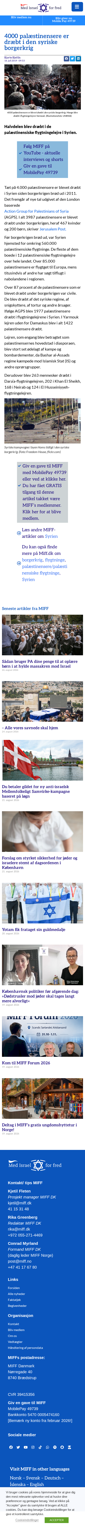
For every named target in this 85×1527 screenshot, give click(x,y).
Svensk (33, 1478)
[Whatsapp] (47, 1447)
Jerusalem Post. (53, 228)
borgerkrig (32, 560)
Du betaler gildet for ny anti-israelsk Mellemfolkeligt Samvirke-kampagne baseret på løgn (36, 792)
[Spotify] (55, 1447)
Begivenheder (17, 1305)
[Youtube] (26, 1447)
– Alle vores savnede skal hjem (30, 728)
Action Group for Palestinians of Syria (36, 211)
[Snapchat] (62, 1447)
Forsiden (14, 1288)
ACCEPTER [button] (57, 1520)
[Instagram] (33, 1447)
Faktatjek (14, 1299)
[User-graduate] (69, 1447)
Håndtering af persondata (25, 1347)
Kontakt (13, 1324)
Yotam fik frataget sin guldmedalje (33, 929)
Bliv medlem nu (21, 17)
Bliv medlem (16, 1330)
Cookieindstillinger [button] (27, 1520)
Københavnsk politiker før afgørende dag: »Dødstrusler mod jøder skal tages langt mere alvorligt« (40, 996)
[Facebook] (11, 1447)
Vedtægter (15, 1342)
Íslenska (18, 1484)
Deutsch (52, 1478)
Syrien (51, 536)
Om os (12, 1336)
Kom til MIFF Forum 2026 (26, 1063)
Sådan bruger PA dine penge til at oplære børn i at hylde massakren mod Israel (39, 664)
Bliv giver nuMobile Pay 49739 (64, 20)
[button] (66, 58)
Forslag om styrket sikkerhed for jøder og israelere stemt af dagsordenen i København (39, 863)
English (37, 1484)
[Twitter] (18, 1447)
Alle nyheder (16, 1294)
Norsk (16, 1478)
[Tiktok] (40, 1447)
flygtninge (55, 560)
